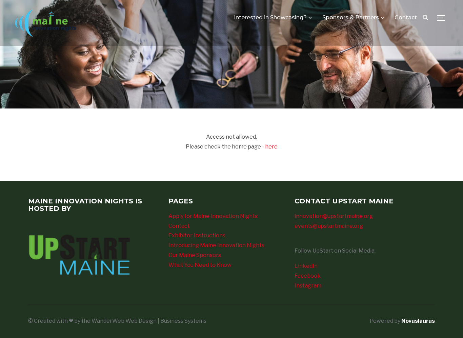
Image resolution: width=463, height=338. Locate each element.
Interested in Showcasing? (270, 17)
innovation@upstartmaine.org (334, 216)
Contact (406, 17)
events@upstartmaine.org (329, 226)
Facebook (308, 276)
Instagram (308, 285)
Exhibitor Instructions (196, 235)
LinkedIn (306, 266)
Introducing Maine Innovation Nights (216, 245)
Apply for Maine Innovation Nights (213, 216)
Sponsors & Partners (350, 17)
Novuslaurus (418, 321)
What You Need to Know (200, 265)
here (271, 146)
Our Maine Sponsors (194, 255)
